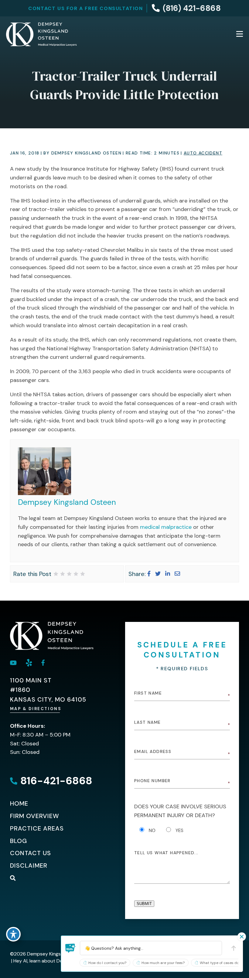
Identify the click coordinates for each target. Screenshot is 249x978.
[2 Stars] (63, 574)
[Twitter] (158, 573)
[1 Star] (56, 574)
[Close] (241, 936)
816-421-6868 (56, 781)
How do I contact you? (107, 962)
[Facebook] (149, 573)
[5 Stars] (83, 574)
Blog (18, 841)
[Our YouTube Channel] (13, 663)
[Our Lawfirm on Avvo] (29, 663)
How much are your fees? (163, 962)
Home (19, 803)
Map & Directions (36, 708)
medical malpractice (166, 527)
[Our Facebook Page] (43, 663)
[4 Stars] (76, 574)
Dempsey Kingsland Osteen (67, 502)
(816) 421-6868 (192, 8)
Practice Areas (37, 828)
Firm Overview (34, 816)
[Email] (177, 573)
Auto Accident (203, 153)
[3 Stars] (69, 574)
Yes (179, 830)
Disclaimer (28, 865)
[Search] (13, 878)
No (152, 830)
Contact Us (30, 853)
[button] (70, 948)
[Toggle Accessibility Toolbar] (13, 934)
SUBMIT (144, 903)
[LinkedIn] (167, 573)
